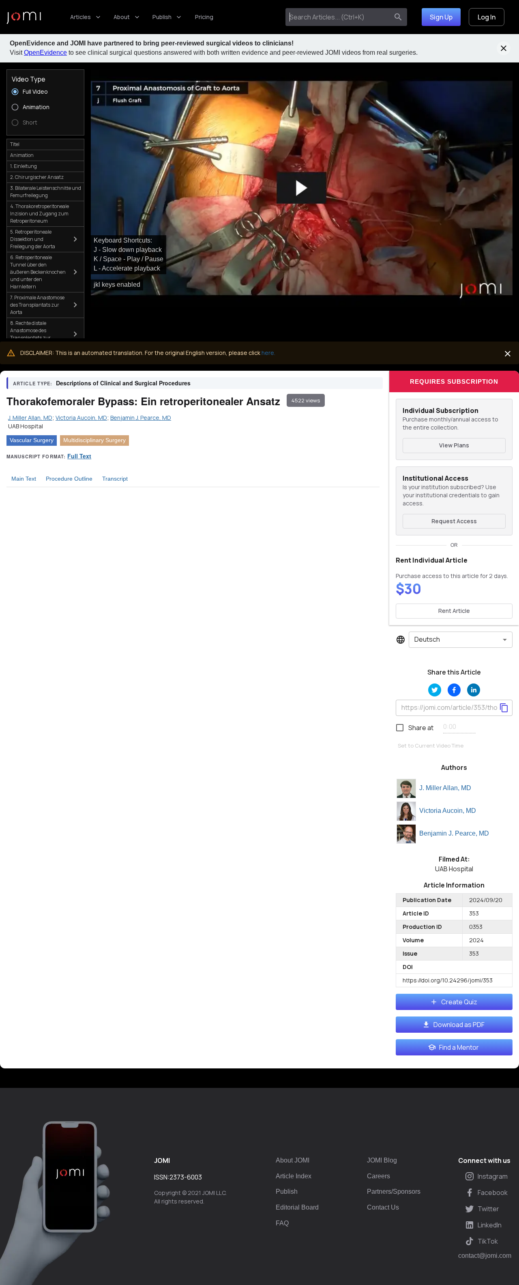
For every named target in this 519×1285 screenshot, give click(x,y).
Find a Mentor (459, 1047)
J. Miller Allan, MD (445, 787)
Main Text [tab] (23, 478)
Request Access (454, 521)
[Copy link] (504, 708)
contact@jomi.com (484, 1256)
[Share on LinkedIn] (473, 689)
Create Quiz (459, 1001)
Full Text (79, 456)
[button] (302, 188)
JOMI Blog (382, 1160)
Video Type (28, 79)
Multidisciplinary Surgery (94, 440)
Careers (378, 1176)
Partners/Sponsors (393, 1191)
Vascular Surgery (32, 440)
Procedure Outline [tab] (69, 478)
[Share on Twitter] (434, 689)
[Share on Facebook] (454, 689)
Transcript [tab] (115, 478)
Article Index (293, 1176)
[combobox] (338, 17)
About (122, 17)
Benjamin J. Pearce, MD (454, 833)
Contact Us (383, 1207)
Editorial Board (297, 1207)
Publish (162, 17)
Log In (486, 17)
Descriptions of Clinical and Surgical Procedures (123, 383)
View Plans (454, 445)
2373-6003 (185, 1177)
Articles (80, 17)
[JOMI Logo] (23, 17)
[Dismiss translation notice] (508, 354)
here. (268, 353)
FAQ (282, 1223)
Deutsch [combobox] (427, 639)
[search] (398, 17)
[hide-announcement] (503, 48)
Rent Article (454, 611)
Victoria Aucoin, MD (447, 810)
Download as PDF (459, 1024)
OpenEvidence (45, 52)
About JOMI (292, 1160)
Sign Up (441, 17)
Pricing (204, 17)
